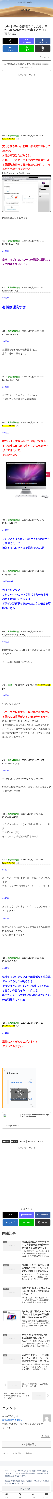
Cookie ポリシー (16, 1483)
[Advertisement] (26, 103)
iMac (7, 1141)
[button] (42, 48)
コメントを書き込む (26, 1444)
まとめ (32, 1141)
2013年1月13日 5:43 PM (12, 1420)
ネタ (15, 1141)
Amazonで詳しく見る (19, 1099)
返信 (47, 1435)
